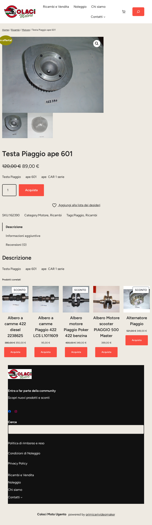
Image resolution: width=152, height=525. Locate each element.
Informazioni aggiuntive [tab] (23, 236)
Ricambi (15, 29)
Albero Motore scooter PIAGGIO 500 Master (106, 326)
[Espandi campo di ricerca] (138, 11)
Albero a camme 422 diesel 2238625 (15, 326)
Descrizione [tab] (14, 227)
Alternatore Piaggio (136, 320)
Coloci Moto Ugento (51, 514)
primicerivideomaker (100, 514)
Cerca (12, 422)
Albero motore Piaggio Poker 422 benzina (76, 326)
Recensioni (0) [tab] (16, 245)
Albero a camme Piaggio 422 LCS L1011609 (45, 326)
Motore (26, 29)
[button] (96, 43)
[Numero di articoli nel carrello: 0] (124, 12)
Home (5, 29)
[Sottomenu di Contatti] (104, 17)
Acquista (31, 190)
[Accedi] (113, 11)
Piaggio (79, 215)
